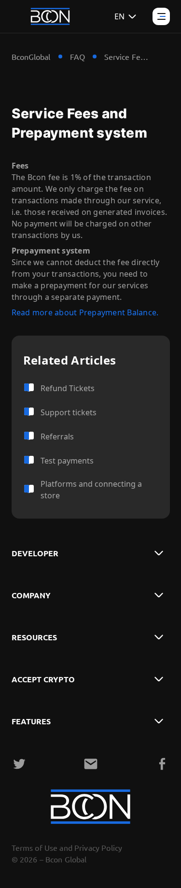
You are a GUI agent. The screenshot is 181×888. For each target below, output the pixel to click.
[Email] (90, 764)
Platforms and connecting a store (91, 490)
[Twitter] (19, 764)
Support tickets (69, 412)
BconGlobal (31, 56)
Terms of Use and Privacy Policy (67, 847)
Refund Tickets (68, 388)
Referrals (57, 436)
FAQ (77, 56)
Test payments (67, 460)
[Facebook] (162, 764)
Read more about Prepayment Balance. (85, 312)
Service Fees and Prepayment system (128, 56)
